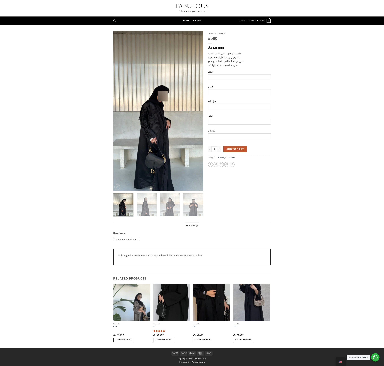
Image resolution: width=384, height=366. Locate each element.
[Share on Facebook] (210, 164)
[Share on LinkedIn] (232, 164)
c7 (154, 326)
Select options (124, 340)
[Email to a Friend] (221, 164)
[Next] (197, 111)
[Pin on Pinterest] (226, 164)
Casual (221, 33)
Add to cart (235, 149)
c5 (194, 326)
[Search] (114, 21)
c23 (235, 326)
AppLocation (198, 362)
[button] (242, 20)
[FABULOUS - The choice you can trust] (192, 8)
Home (186, 20)
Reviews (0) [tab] (192, 225)
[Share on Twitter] (215, 164)
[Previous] (119, 111)
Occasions (230, 157)
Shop (196, 20)
